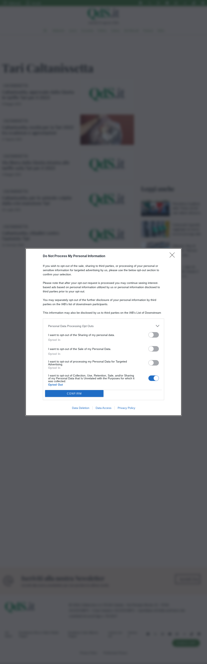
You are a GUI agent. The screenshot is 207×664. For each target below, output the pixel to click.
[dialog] (103, 332)
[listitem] (103, 326)
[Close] (173, 256)
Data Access (103, 408)
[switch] (153, 335)
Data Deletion (80, 408)
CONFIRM (74, 393)
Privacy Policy (126, 408)
